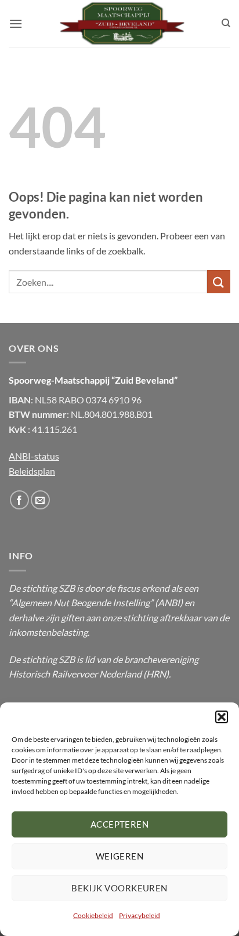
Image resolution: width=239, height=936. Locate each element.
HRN (156, 673)
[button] (221, 717)
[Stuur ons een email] (40, 499)
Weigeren (120, 856)
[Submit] (218, 281)
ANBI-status (34, 455)
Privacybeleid (139, 915)
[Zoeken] (226, 23)
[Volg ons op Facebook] (19, 499)
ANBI (169, 602)
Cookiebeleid (93, 915)
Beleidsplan (32, 470)
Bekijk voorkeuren (119, 888)
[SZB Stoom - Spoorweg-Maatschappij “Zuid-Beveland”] (121, 23)
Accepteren (119, 824)
